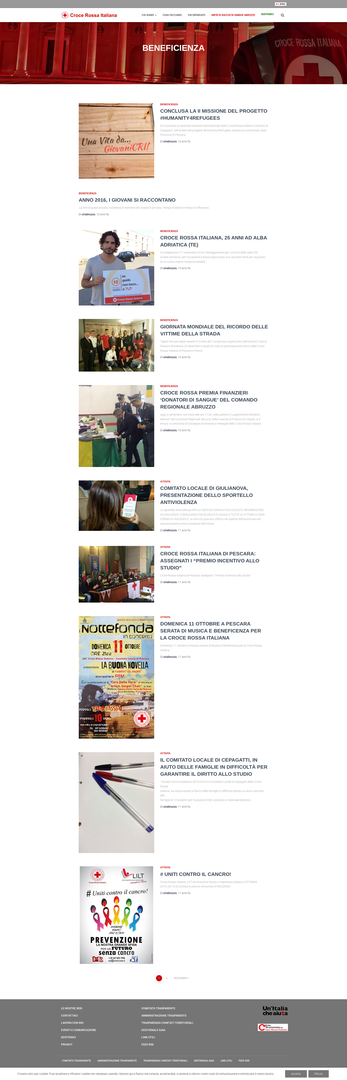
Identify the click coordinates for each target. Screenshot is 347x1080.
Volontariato (196, 15)
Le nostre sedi (71, 1008)
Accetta (296, 1073)
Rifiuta (318, 1073)
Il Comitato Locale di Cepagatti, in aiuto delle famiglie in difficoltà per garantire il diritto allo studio (213, 767)
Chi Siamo (148, 15)
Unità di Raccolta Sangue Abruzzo (233, 15)
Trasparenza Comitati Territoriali (167, 1022)
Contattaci (69, 1015)
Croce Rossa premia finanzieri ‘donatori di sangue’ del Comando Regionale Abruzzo (208, 400)
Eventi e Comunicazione (78, 1030)
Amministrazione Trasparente (164, 1015)
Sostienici (267, 14)
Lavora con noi (72, 1022)
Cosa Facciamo (172, 15)
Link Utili (148, 1037)
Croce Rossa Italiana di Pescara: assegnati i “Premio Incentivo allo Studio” (209, 560)
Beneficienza (169, 104)
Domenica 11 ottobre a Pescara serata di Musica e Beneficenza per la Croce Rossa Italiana (210, 631)
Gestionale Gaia (153, 1030)
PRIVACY (66, 1044)
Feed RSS (147, 1044)
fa (184, 141)
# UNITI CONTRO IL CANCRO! (195, 874)
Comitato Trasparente (158, 1008)
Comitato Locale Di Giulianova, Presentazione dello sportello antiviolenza (206, 495)
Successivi (180, 978)
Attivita (165, 481)
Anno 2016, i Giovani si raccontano (127, 200)
